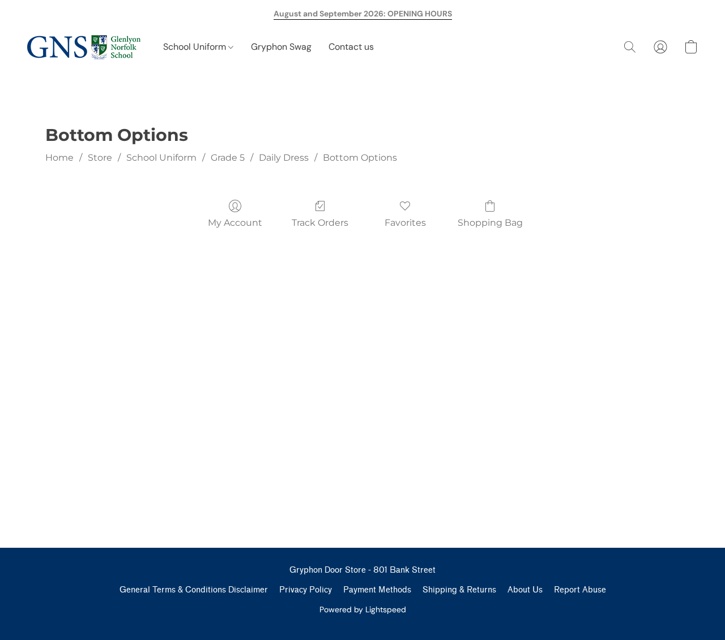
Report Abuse (580, 590)
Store (100, 157)
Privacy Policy (305, 590)
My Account (235, 222)
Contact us (351, 47)
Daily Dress (284, 157)
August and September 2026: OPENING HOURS (363, 13)
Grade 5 (228, 157)
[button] (83, 47)
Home (59, 157)
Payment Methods (377, 590)
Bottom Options (360, 157)
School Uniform (195, 47)
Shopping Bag (490, 222)
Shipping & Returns (459, 590)
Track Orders (320, 222)
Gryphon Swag (281, 47)
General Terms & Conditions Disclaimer (194, 590)
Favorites (405, 222)
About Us (525, 590)
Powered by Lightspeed (362, 609)
